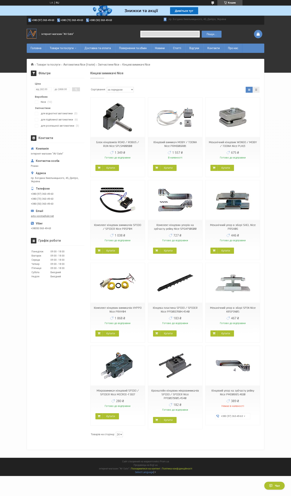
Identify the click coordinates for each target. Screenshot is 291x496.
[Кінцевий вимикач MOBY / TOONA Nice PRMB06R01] (175, 117)
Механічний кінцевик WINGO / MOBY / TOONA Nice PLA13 (233, 144)
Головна (36, 48)
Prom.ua (164, 461)
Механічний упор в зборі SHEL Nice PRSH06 (233, 226)
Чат (277, 485)
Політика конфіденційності (177, 468)
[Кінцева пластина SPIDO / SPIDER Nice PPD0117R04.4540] (175, 283)
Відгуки (194, 48)
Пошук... (212, 34)
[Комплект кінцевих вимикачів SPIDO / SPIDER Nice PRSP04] (117, 200)
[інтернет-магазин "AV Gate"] (32, 34)
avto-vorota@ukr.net (42, 216)
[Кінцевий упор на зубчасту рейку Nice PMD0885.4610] (232, 366)
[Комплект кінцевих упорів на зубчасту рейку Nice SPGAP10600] (175, 200)
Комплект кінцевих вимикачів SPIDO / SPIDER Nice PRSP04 (117, 226)
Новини (160, 48)
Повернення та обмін (133, 48)
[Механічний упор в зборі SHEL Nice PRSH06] (232, 200)
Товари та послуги (62, 48)
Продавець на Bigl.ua (146, 465)
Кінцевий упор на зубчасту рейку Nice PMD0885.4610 (232, 392)
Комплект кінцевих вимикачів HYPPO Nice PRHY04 (118, 309)
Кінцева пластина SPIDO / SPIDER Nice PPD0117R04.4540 (175, 309)
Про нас (233, 48)
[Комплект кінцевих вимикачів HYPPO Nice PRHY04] (117, 283)
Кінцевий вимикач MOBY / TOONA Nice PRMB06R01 (175, 144)
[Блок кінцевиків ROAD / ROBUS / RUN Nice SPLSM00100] (117, 117)
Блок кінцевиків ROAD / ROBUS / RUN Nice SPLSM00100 (117, 144)
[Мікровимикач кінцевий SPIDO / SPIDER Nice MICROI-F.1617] (117, 366)
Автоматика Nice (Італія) (79, 64)
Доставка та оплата (98, 48)
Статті (177, 48)
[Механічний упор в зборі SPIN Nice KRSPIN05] (232, 283)
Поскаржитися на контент (145, 468)
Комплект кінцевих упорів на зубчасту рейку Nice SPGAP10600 (175, 226)
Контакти (213, 48)
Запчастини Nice (108, 64)
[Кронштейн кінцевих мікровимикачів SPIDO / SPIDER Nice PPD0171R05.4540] (175, 366)
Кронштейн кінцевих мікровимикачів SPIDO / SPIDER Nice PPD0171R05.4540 (175, 394)
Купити (110, 167)
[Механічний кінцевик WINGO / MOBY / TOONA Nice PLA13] (232, 117)
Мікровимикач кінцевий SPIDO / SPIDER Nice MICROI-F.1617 (118, 392)
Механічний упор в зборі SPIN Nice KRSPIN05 (233, 309)
